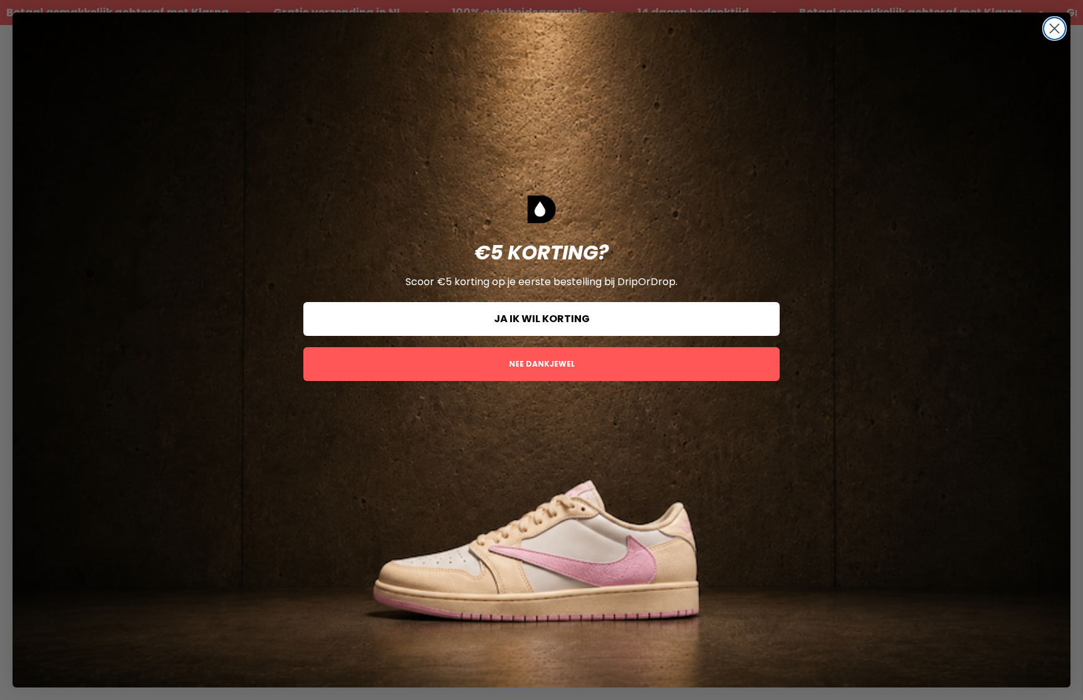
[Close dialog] (1054, 28)
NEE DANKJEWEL (542, 363)
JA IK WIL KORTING (542, 318)
